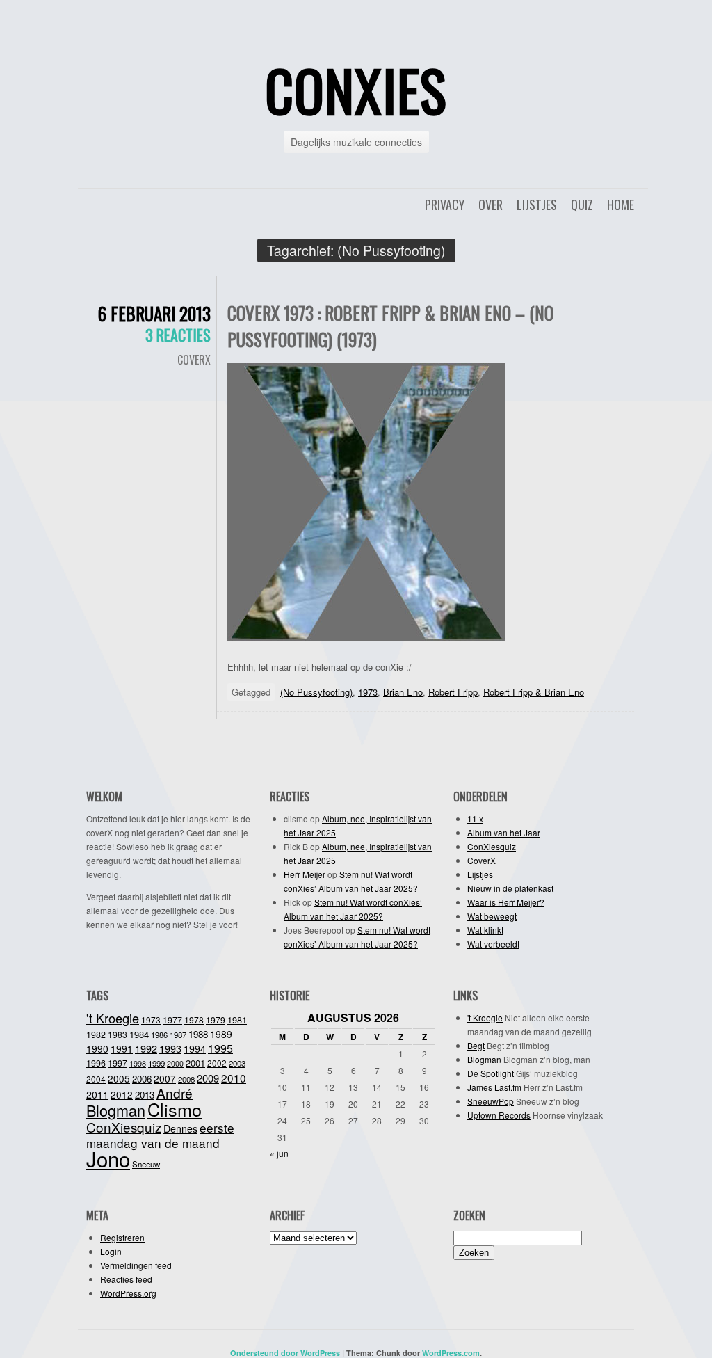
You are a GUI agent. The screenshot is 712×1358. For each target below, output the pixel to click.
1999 (156, 1063)
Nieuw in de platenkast (510, 888)
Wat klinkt (485, 930)
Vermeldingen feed (136, 1265)
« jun (279, 1153)
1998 (137, 1063)
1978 (194, 1019)
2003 (237, 1063)
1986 (159, 1034)
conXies (356, 90)
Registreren (122, 1237)
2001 (195, 1062)
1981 (237, 1019)
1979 (215, 1019)
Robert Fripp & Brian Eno (533, 691)
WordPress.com (451, 1353)
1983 (117, 1034)
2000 (175, 1063)
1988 (198, 1034)
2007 (165, 1078)
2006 (142, 1078)
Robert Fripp (453, 691)
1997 (117, 1063)
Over (490, 204)
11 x (475, 818)
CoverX (194, 359)
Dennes (180, 1128)
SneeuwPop (490, 1101)
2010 (233, 1077)
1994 (195, 1048)
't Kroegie (112, 1018)
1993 (170, 1048)
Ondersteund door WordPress (285, 1353)
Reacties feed (126, 1279)
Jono (108, 1158)
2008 (186, 1079)
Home (620, 204)
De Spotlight (490, 1073)
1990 (97, 1048)
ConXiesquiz (491, 846)
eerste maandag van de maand (160, 1135)
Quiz (582, 204)
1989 (221, 1034)
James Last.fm (494, 1087)
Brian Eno (403, 691)
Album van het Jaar (503, 832)
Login (111, 1251)
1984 (139, 1034)
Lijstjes (537, 204)
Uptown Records (499, 1115)
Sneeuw (146, 1163)
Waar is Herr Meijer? (505, 902)
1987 (178, 1034)
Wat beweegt (492, 916)
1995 (220, 1048)
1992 (146, 1048)
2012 (122, 1094)
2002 (217, 1063)
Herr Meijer (304, 874)
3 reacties (178, 334)
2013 (144, 1094)
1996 (96, 1063)
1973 (368, 691)
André (174, 1092)
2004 (96, 1079)
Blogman (115, 1110)
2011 (97, 1094)
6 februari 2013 (154, 313)
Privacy (444, 204)
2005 (119, 1078)
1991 (122, 1048)
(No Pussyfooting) (316, 691)
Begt (476, 1045)
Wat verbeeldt (493, 944)
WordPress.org (128, 1293)
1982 (96, 1034)
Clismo (174, 1108)
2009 (208, 1078)
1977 (172, 1020)
